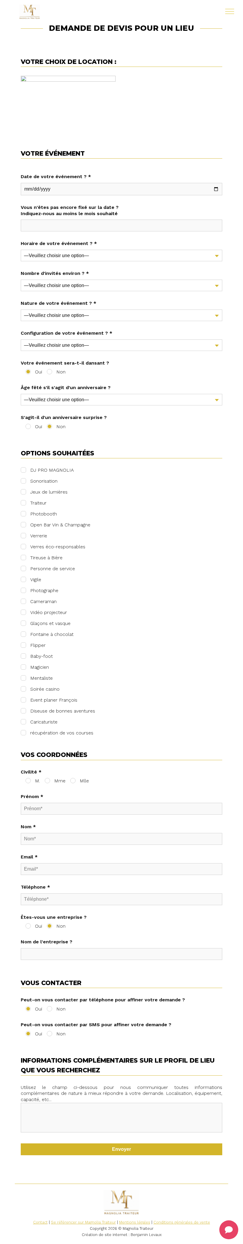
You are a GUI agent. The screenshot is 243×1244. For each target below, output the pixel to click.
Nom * (28, 826)
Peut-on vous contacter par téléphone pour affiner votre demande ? (103, 1000)
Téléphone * (35, 887)
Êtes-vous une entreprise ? (54, 917)
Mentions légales (134, 1222)
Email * (29, 857)
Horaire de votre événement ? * (59, 243)
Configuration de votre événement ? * (66, 333)
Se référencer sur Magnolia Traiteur (83, 1222)
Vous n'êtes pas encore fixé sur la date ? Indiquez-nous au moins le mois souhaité (70, 210)
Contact (40, 1222)
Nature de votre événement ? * (58, 303)
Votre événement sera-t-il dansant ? (65, 363)
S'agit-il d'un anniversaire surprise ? (64, 417)
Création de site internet (104, 1234)
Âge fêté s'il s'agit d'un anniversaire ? (66, 387)
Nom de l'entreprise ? (46, 942)
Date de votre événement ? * (56, 176)
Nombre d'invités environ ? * (55, 273)
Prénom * (32, 796)
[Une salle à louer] (47, 11)
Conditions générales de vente (182, 1222)
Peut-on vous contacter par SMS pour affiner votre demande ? (96, 1024)
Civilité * (31, 772)
